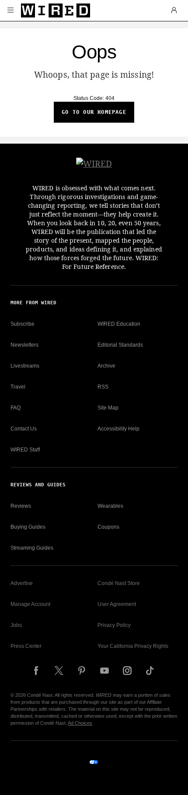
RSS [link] (102, 387)
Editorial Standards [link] (120, 345)
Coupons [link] (108, 527)
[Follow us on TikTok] (150, 671)
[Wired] (55, 10)
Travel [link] (17, 387)
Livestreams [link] (24, 366)
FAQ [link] (15, 408)
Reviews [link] (20, 506)
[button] (10, 10)
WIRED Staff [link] (25, 450)
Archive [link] (106, 366)
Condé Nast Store (118, 583)
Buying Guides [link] (27, 527)
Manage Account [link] (30, 604)
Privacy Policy (114, 625)
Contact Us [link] (23, 429)
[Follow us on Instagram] (127, 671)
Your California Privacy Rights (132, 646)
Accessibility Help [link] (118, 429)
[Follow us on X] (59, 671)
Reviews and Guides (38, 485)
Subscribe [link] (22, 324)
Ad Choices (80, 723)
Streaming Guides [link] (31, 548)
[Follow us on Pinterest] (82, 671)
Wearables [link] (110, 506)
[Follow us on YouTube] (104, 671)
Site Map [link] (107, 408)
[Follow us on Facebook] (36, 671)
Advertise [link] (21, 583)
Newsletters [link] (24, 345)
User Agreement (116, 604)
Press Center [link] (26, 646)
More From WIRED (33, 303)
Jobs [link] (16, 625)
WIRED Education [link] (118, 324)
